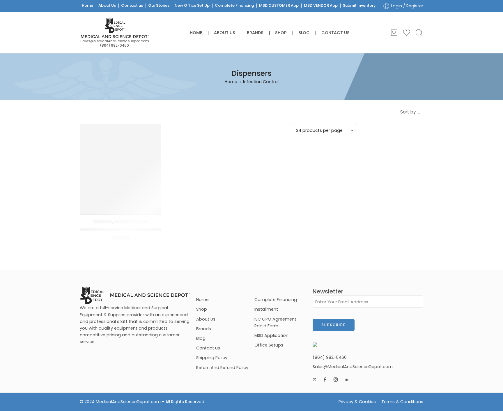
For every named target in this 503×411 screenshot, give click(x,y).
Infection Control (131, 221)
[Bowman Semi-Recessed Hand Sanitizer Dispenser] (120, 164)
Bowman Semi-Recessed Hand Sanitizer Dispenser (140, 229)
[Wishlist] (152, 132)
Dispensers (102, 221)
